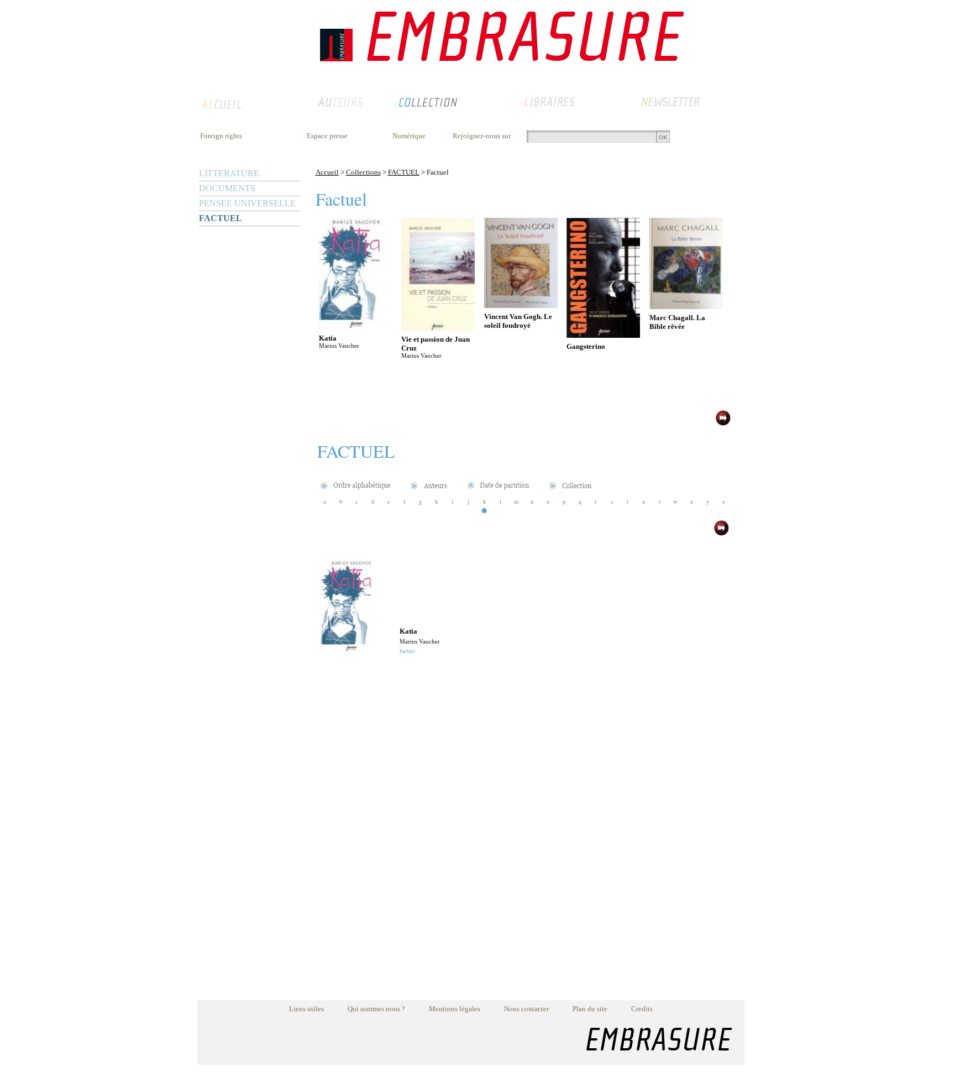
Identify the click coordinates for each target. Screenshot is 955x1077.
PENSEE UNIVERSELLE (247, 203)
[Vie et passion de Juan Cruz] (438, 327)
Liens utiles (306, 1009)
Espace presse (327, 136)
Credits (642, 1009)
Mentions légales (454, 1009)
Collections (363, 172)
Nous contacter (526, 1009)
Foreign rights (221, 136)
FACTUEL (220, 218)
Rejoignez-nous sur (482, 136)
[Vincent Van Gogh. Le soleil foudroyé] (521, 305)
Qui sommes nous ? (376, 1009)
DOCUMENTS (227, 188)
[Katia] (355, 326)
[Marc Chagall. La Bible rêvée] (686, 306)
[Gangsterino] (603, 334)
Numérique (409, 136)
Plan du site (590, 1009)
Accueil (327, 172)
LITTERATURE (229, 173)
